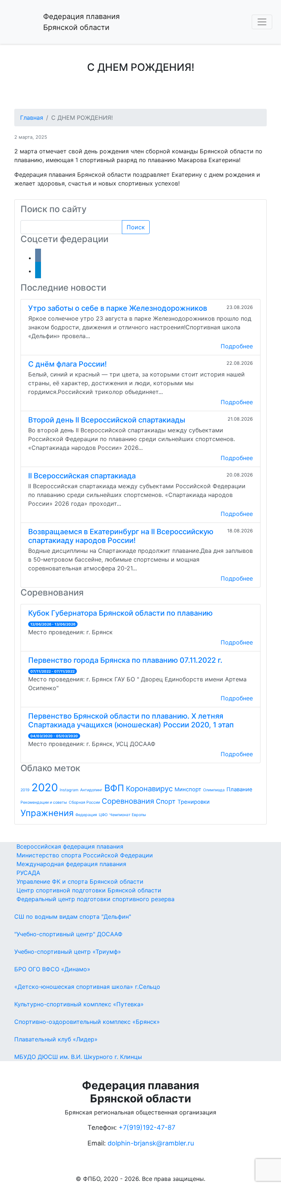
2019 (25, 790)
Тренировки (193, 801)
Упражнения (47, 813)
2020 (44, 787)
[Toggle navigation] (262, 22)
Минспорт (188, 789)
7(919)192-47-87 (149, 1127)
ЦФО (103, 814)
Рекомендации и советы (43, 802)
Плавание (239, 789)
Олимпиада (214, 790)
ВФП (114, 788)
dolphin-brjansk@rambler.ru (151, 1143)
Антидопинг (91, 790)
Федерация (86, 814)
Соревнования (128, 801)
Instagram (69, 790)
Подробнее (237, 346)
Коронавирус (149, 788)
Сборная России (84, 802)
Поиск (136, 227)
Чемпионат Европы (127, 814)
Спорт (166, 801)
